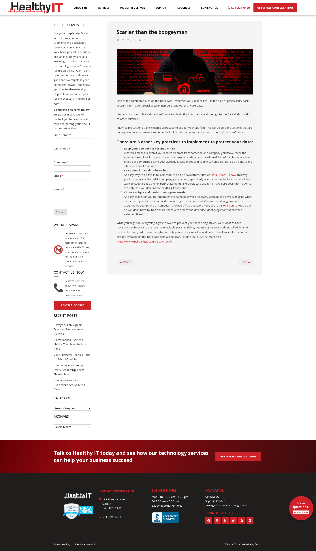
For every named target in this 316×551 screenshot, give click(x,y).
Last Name (62, 148)
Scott (143, 39)
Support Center (215, 501)
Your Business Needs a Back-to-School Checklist (72, 357)
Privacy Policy (232, 544)
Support (162, 8)
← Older (124, 262)
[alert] (301, 509)
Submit (60, 212)
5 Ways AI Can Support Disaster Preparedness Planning (68, 329)
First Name (62, 135)
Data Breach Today (223, 175)
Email (58, 175)
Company (61, 162)
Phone (59, 189)
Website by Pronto (252, 544)
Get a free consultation (275, 7)
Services (104, 8)
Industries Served (133, 8)
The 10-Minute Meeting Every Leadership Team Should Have (69, 369)
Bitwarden (227, 205)
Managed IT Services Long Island (226, 505)
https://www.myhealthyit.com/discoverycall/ (144, 241)
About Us (81, 8)
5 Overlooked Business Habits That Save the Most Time (71, 344)
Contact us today (72, 305)
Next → (245, 262)
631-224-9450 (240, 8)
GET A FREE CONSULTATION (238, 456)
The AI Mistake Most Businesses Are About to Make (69, 384)
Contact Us (209, 8)
